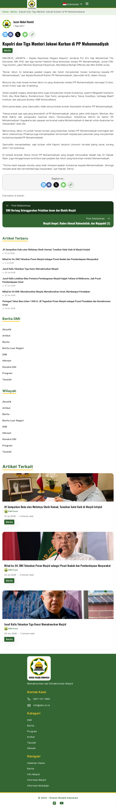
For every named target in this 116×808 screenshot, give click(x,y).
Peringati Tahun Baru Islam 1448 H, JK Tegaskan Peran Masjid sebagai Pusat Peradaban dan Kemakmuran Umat (56, 303)
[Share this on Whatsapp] (25, 34)
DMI (29, 720)
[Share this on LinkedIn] (5, 34)
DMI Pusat (13, 511)
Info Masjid (33, 774)
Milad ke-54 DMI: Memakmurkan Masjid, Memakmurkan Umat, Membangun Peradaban (46, 291)
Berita (7, 50)
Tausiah (31, 742)
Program (32, 731)
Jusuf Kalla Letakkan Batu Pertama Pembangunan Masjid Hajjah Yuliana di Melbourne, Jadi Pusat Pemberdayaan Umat (51, 280)
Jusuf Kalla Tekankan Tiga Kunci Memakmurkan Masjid (30, 269)
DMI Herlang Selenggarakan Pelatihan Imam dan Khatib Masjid (41, 210)
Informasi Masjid (36, 779)
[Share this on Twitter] (18, 34)
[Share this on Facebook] (10, 34)
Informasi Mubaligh (38, 785)
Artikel (31, 736)
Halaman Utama (36, 763)
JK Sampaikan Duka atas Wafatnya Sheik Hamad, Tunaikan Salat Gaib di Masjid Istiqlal (46, 249)
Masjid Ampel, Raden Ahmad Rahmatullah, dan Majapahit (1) (76, 223)
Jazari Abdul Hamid (23, 22)
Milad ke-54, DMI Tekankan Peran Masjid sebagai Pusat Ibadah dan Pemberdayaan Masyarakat (50, 259)
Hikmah (31, 748)
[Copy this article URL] (32, 34)
